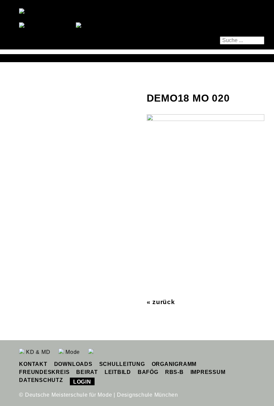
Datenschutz (41, 380)
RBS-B (174, 372)
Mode (72, 352)
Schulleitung (122, 364)
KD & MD (37, 352)
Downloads (73, 364)
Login (82, 382)
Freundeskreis (44, 372)
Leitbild (118, 372)
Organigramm (174, 364)
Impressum (208, 372)
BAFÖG (148, 372)
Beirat (87, 372)
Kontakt (33, 364)
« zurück (161, 301)
